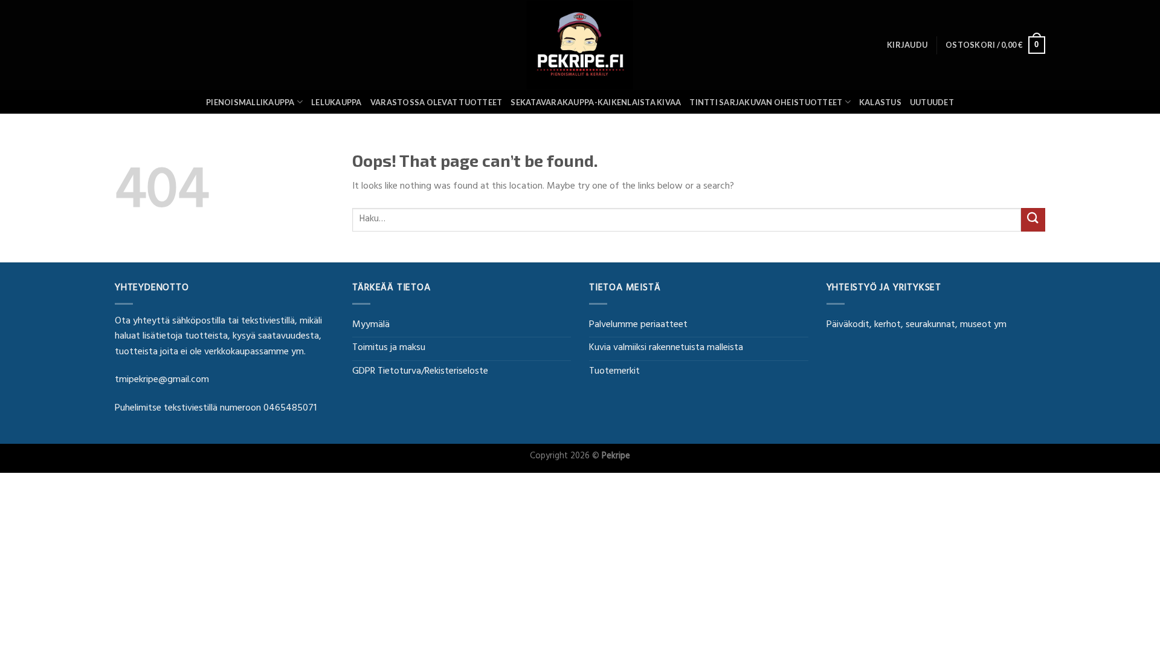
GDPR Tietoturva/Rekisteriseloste (420, 372)
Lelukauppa (336, 102)
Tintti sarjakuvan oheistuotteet (765, 102)
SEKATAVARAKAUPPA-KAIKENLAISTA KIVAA (596, 102)
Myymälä (371, 325)
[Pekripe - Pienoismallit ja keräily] (580, 45)
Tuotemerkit (614, 372)
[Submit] (1033, 220)
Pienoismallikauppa (250, 102)
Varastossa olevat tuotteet (436, 102)
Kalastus (880, 102)
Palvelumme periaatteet (638, 325)
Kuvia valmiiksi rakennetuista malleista (666, 348)
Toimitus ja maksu (388, 348)
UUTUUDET (932, 102)
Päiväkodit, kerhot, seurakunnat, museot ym (916, 325)
